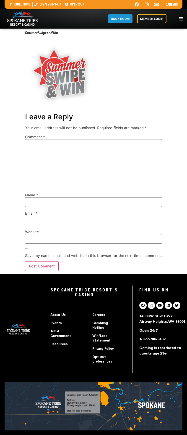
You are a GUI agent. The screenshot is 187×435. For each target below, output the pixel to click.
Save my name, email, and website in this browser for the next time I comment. (93, 255)
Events (56, 323)
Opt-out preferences (102, 359)
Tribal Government (60, 334)
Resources (59, 344)
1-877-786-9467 (152, 339)
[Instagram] (146, 4)
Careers (172, 5)
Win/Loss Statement (101, 338)
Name (31, 195)
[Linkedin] (168, 305)
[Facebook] (136, 4)
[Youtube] (160, 305)
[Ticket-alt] (156, 4)
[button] (181, 18)
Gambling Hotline (100, 326)
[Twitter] (176, 305)
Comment (35, 137)
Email (31, 213)
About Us (58, 315)
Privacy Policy (103, 349)
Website (32, 232)
